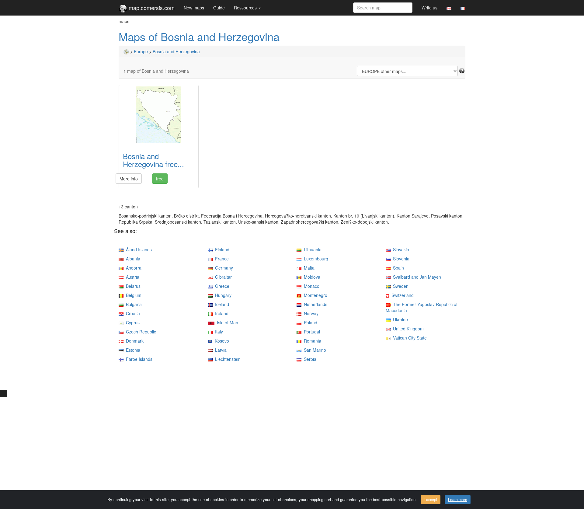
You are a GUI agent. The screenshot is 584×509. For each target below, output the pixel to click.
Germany (223, 268)
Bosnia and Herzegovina (176, 51)
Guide (219, 8)
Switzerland (401, 295)
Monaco (310, 286)
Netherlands (314, 304)
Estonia (131, 350)
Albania (131, 259)
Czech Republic (139, 332)
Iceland (221, 304)
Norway (309, 313)
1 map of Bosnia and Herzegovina (156, 71)
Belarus (132, 286)
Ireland (220, 313)
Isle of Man (226, 322)
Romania (311, 341)
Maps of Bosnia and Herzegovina (199, 36)
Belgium (132, 295)
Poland (309, 322)
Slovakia (400, 249)
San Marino (313, 350)
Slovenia (400, 259)
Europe (141, 51)
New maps (194, 8)
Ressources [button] (246, 8)
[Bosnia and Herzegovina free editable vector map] (158, 114)
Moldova (310, 277)
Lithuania (311, 249)
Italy (218, 332)
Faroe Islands (137, 359)
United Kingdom (407, 329)
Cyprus (131, 322)
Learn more (457, 499)
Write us (429, 8)
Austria (131, 277)
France (221, 259)
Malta (308, 268)
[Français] (463, 7)
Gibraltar (222, 277)
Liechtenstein (227, 359)
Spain (397, 268)
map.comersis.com (151, 8)
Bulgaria (132, 304)
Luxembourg (314, 259)
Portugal (310, 332)
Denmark (133, 341)
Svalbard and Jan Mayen (416, 277)
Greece (221, 286)
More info (129, 179)
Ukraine (399, 319)
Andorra (132, 268)
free (160, 179)
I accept (430, 499)
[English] (449, 7)
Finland (221, 249)
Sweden (399, 286)
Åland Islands (137, 249)
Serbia (308, 359)
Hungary (222, 295)
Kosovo (220, 341)
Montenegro (314, 295)
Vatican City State (409, 338)
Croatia (131, 313)
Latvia (220, 350)
